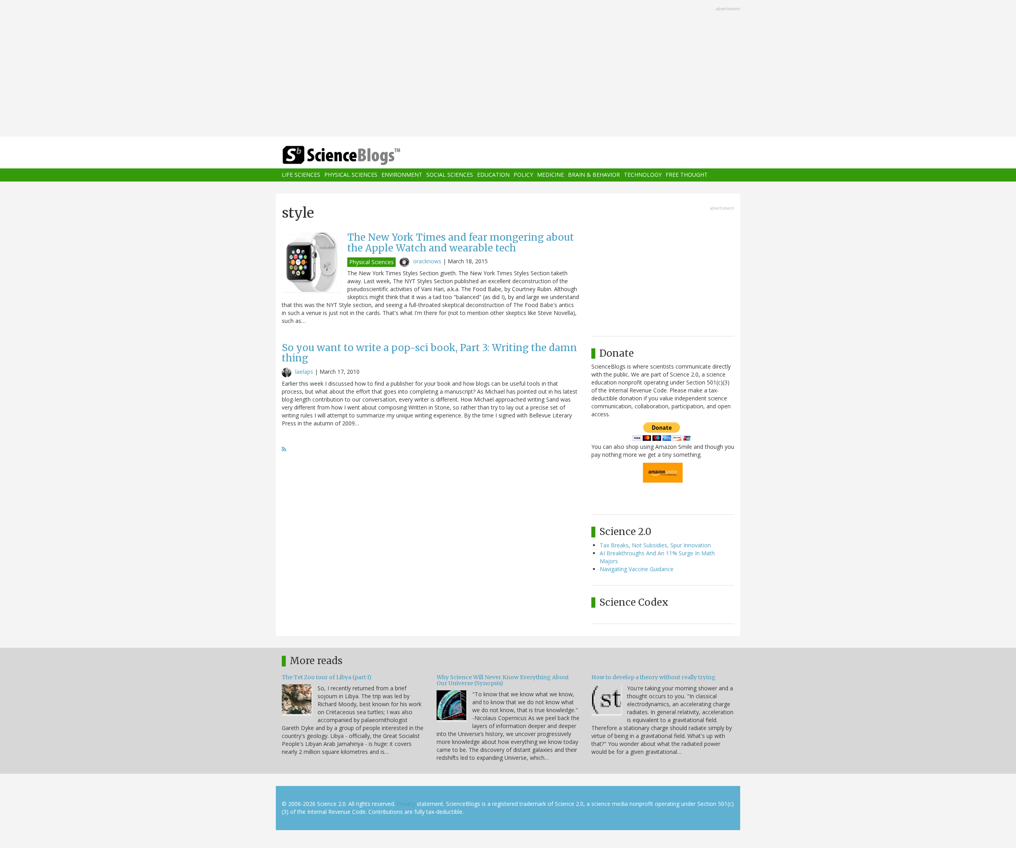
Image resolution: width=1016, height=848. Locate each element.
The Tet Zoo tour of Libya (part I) (326, 677)
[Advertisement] (508, 69)
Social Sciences (449, 175)
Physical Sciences (350, 175)
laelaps (304, 371)
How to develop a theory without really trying (653, 677)
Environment (401, 175)
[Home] (357, 155)
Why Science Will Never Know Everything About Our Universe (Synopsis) (503, 680)
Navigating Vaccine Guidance (636, 569)
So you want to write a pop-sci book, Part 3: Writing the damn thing (429, 353)
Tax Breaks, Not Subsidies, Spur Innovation (655, 545)
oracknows (427, 261)
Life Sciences (301, 175)
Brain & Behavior (594, 175)
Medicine (550, 175)
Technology (643, 175)
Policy (523, 175)
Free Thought (687, 175)
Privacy (406, 803)
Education (493, 175)
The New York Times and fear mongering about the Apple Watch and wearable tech (460, 242)
